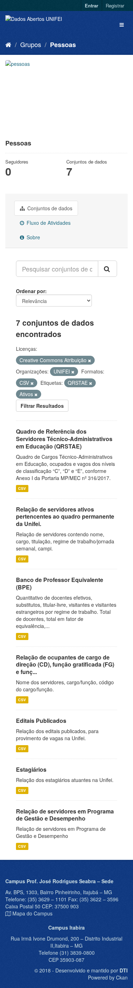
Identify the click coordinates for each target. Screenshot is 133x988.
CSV (22, 488)
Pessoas (63, 44)
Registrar (115, 5)
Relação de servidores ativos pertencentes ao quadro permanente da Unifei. (65, 516)
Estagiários (31, 769)
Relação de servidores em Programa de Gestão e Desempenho (65, 815)
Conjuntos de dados (49, 208)
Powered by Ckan (108, 977)
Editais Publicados (41, 720)
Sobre (32, 237)
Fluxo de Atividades (48, 222)
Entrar (91, 5)
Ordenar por (30, 291)
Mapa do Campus (32, 913)
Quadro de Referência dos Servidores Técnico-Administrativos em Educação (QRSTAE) (64, 438)
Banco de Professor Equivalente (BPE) (59, 583)
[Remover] (89, 360)
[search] (107, 269)
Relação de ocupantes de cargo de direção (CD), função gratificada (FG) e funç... (65, 664)
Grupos (30, 44)
